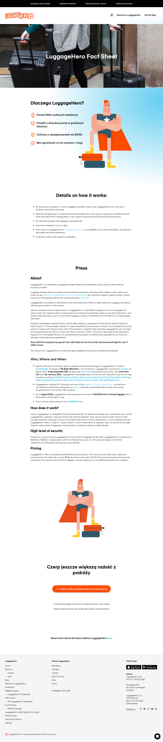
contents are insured (74, 229)
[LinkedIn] (156, 708)
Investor (11, 673)
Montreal (91, 377)
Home (7, 665)
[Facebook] (140, 708)
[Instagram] (148, 708)
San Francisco (76, 380)
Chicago (126, 377)
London (124, 368)
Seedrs (76, 387)
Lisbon (75, 377)
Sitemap (8, 722)
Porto (52, 380)
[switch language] (112, 15)
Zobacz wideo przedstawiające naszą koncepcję (83, 588)
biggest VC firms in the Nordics (99, 384)
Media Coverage (15, 708)
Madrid (56, 377)
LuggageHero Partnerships (19, 694)
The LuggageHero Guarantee (20, 701)
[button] (157, 736)
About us (9, 669)
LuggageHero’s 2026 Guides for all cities (22, 712)
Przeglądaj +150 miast (61, 690)
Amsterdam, (116, 377)
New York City (58, 676)
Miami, (39, 380)
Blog (7, 680)
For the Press (10, 705)
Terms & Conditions (13, 719)
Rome (100, 377)
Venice (46, 380)
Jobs (10, 676)
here (109, 638)
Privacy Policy (11, 715)
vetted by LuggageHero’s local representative (64, 294)
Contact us (130, 709)
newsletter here (74, 401)
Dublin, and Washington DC (105, 380)
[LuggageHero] (19, 17)
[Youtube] (152, 708)
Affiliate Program (12, 690)
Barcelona (66, 377)
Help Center (10, 698)
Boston (82, 377)
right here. (85, 297)
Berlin (59, 380)
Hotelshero (9, 687)
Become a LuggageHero (128, 15)
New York (86, 371)
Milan (65, 380)
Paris (106, 377)
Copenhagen (42, 368)
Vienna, (88, 380)
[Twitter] (144, 708)
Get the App (150, 15)
